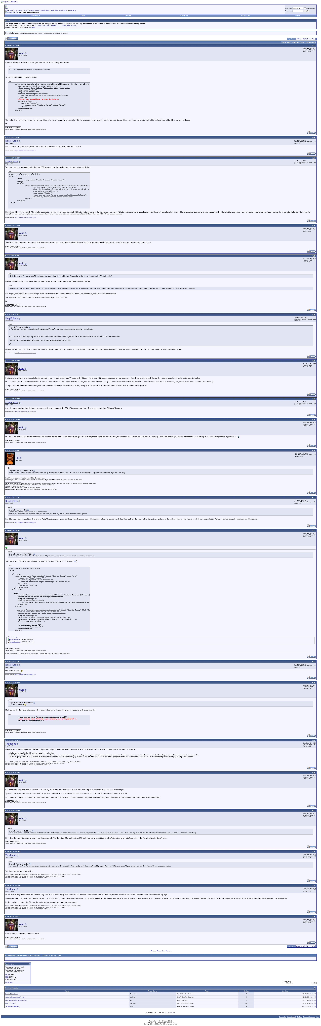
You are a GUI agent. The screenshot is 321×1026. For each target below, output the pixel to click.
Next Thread (166, 951)
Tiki (17, 458)
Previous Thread (156, 951)
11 (312, 39)
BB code (8, 974)
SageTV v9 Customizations (59, 10)
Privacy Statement (309, 1017)
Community (127, 15)
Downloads (184, 15)
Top (317, 1017)
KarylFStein (11, 141)
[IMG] (7, 977)
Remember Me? (311, 8)
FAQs (83, 15)
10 (309, 39)
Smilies (7, 976)
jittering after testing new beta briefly (16, 1000)
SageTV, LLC (291, 1017)
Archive (299, 1017)
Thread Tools (286, 42)
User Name (288, 8)
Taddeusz (10, 743)
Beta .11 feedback (10, 1003)
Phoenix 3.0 (72, 10)
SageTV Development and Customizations (36, 10)
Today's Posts (245, 15)
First (298, 39)
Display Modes (311, 42)
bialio (21, 53)
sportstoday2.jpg (15, 642)
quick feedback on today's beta (14, 997)
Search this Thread (298, 42)
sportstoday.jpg (15, 639)
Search (297, 15)
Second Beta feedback (12, 1006)
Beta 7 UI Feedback (11, 994)
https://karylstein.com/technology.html (25, 150)
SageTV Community (16, 10)
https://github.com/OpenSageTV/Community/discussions (55, 25)
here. (33, 27)
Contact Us (282, 1017)
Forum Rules (35, 15)
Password (288, 11)
